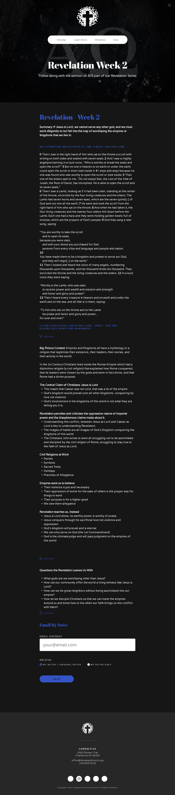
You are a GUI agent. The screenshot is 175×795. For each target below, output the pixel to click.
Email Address (51, 636)
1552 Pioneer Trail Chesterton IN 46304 (87, 754)
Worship (61, 39)
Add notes (48, 336)
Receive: (46, 660)
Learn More (80, 39)
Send (57, 678)
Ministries (100, 39)
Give (115, 39)
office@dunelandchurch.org (87, 760)
